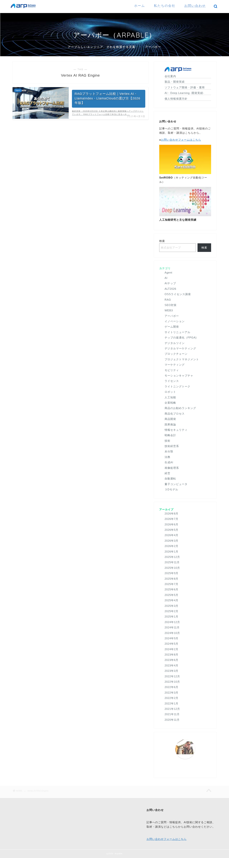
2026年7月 (171, 518)
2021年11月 (172, 714)
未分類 (169, 451)
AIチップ (170, 283)
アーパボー (172, 315)
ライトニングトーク (177, 386)
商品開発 (170, 418)
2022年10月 (172, 681)
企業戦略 (170, 402)
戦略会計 (170, 435)
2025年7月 (171, 584)
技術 (167, 440)
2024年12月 (172, 622)
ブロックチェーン (176, 353)
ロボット (170, 391)
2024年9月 (171, 638)
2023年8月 (171, 654)
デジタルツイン (175, 343)
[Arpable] (24, 9)
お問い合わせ (195, 6)
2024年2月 (171, 649)
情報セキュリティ (176, 429)
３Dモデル (171, 489)
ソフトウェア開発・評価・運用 (185, 87)
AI (166, 277)
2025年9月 (171, 573)
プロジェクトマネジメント (182, 359)
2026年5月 (171, 529)
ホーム (139, 6)
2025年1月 (171, 616)
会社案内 (170, 76)
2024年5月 (171, 643)
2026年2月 (171, 546)
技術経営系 (172, 446)
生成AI (169, 462)
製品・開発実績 (175, 81)
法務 (167, 456)
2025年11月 (172, 562)
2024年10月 (172, 632)
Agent (168, 272)
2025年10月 (172, 567)
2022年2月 (171, 697)
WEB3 (169, 310)
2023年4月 (171, 665)
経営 (167, 473)
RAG (168, 299)
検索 (162, 240)
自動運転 (170, 478)
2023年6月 (171, 659)
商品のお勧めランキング (180, 408)
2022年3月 (171, 692)
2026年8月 (171, 513)
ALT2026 (170, 288)
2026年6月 (171, 524)
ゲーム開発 (172, 326)
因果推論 (170, 424)
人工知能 (170, 397)
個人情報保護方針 (176, 98)
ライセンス (172, 380)
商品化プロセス (175, 413)
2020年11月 (172, 719)
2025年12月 (172, 556)
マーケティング (175, 364)
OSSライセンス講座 (178, 294)
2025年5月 (171, 594)
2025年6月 (171, 589)
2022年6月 (171, 687)
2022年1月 (171, 703)
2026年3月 (171, 540)
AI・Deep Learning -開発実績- (184, 92)
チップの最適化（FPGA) (181, 337)
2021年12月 (172, 708)
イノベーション (175, 321)
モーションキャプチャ (179, 375)
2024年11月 (172, 627)
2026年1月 (171, 551)
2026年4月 (171, 535)
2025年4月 (171, 600)
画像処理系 (172, 467)
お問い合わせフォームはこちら (181, 139)
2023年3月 (171, 670)
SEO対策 (171, 305)
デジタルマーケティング (180, 348)
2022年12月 (172, 676)
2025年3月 (171, 605)
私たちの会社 (164, 6)
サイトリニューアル (177, 332)
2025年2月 (171, 611)
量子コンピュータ (176, 484)
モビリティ (172, 370)
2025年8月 (171, 578)
